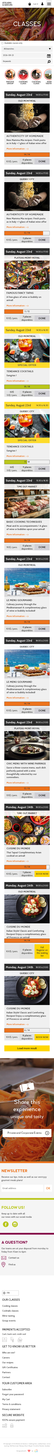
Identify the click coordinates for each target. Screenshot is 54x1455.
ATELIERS (7, 4)
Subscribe (7, 1389)
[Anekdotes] (36, 1451)
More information (15, 148)
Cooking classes (10, 1306)
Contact (6, 1377)
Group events (9, 1320)
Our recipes (7, 1362)
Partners (6, 1372)
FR (8, 1292)
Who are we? (8, 1352)
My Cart (6, 1399)
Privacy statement (11, 1409)
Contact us (13, 1257)
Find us (12, 1264)
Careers (6, 1357)
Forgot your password (13, 1394)
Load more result (27, 1048)
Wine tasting (8, 1315)
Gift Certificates (10, 1367)
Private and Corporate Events (24, 1133)
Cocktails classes (10, 1310)
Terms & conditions (11, 1404)
